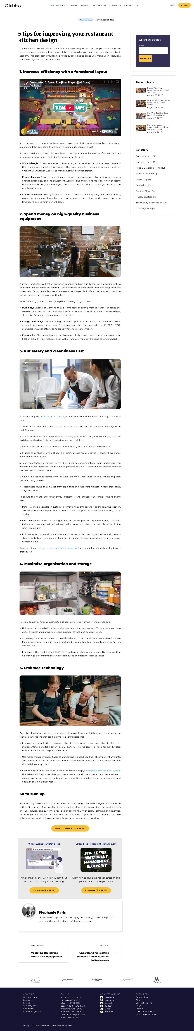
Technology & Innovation (149, 202)
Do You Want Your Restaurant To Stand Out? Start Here (158, 90)
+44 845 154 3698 (72, 1000)
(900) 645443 (73, 1006)
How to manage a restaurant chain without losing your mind (157, 127)
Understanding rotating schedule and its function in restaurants (93, 956)
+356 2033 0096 (74, 997)
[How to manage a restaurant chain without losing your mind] (141, 128)
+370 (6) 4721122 (77, 1014)
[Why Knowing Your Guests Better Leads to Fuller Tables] (141, 103)
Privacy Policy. (29, 1025)
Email (141, 45)
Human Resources (146, 173)
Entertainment (144, 162)
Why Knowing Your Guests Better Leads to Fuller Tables (158, 102)
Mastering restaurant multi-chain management (46, 954)
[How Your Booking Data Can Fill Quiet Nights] (141, 116)
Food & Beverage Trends (149, 168)
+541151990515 (77, 1009)
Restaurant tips (86, 20)
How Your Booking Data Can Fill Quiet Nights (157, 114)
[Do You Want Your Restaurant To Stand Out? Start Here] (141, 90)
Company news (144, 156)
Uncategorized (144, 208)
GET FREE (184, 5)
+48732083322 (74, 1017)
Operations (142, 185)
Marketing (141, 179)
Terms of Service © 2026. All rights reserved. (54, 1025)
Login (172, 5)
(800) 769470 (72, 1011)
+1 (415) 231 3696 (73, 1003)
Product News (143, 191)
